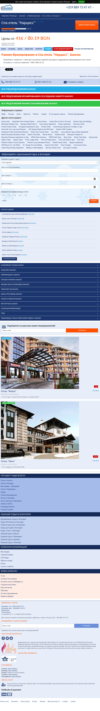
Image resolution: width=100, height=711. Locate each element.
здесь (74, 2)
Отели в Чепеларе (7, 498)
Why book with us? (54, 701)
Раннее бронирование (84, 49)
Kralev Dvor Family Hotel (40, 132)
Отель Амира (6, 232)
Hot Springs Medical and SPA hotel (41, 129)
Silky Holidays (12, 669)
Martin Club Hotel (34, 134)
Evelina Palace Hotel (8, 127)
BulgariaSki (5, 610)
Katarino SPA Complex (64, 129)
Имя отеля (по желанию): (10, 167)
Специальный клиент (8, 585)
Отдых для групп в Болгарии (11, 528)
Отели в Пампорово (8, 489)
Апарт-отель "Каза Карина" (11, 255)
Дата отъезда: (7, 184)
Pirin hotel (80, 140)
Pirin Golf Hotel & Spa (66, 140)
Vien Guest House (80, 145)
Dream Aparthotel (64, 124)
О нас (3, 576)
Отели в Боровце (7, 483)
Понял (81, 2)
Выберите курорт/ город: (11, 159)
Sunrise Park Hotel (51, 145)
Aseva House (42, 121)
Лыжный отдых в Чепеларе (11, 542)
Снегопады (5, 558)
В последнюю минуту (63, 49)
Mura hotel (67, 137)
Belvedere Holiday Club (9, 124)
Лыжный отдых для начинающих (13, 525)
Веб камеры (5, 552)
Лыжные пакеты (6, 504)
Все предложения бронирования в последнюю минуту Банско (37, 96)
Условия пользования (9, 579)
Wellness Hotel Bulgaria (34, 148)
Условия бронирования (9, 593)
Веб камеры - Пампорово (10, 486)
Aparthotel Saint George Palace (23, 121)
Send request (5, 612)
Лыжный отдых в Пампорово (11, 536)
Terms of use (4, 701)
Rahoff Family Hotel (60, 142)
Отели (3, 563)
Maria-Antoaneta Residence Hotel (13, 134)
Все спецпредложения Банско (18, 89)
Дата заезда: (6, 175)
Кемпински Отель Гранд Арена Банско (15, 223)
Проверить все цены (7, 45)
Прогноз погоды (6, 561)
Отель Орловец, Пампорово (11, 501)
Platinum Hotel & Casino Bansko (13, 142)
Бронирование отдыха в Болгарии (13, 519)
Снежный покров (7, 509)
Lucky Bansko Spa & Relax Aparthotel (74, 132)
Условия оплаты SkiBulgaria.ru (12, 582)
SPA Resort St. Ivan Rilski (10, 145)
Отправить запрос (75, 82)
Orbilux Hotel (6, 140)
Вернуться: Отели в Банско (89, 76)
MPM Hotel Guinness (38, 137)
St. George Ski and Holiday (32, 145)
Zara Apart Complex (70, 148)
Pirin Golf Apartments (48, 140)
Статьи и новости (7, 566)
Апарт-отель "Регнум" (9, 219)
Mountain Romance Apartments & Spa (15, 137)
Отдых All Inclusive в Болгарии (12, 522)
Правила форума (7, 596)
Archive (34, 701)
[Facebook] (3, 638)
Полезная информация (10, 308)
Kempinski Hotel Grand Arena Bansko (14, 132)
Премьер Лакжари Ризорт (11, 237)
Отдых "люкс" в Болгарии (10, 531)
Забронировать (86, 25)
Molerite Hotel (60, 134)
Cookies (65, 701)
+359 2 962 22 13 (43, 82)
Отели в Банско (6, 480)
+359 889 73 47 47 (79, 7)
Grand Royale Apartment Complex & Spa (67, 127)
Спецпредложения (7, 507)
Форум (3, 492)
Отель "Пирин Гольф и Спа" (11, 228)
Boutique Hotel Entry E (29, 124)
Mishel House (47, 134)
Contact (72, 701)
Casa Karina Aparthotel (48, 124)
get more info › (18, 685)
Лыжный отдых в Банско (10, 534)
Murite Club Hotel (80, 137)
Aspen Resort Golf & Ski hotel (60, 121)
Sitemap (42, 701)
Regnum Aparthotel (76, 142)
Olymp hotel (93, 137)
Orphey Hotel (18, 140)
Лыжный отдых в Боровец (10, 539)
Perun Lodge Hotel (31, 140)
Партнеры (4, 590)
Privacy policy (25, 701)
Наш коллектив (6, 587)
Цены (20, 49)
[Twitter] (7, 638)
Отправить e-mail (10, 62)
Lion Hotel (54, 132)
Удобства (29, 49)
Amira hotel (5, 121)
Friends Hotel (46, 127)
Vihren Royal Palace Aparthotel (12, 148)
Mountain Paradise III (75, 134)
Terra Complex (66, 145)
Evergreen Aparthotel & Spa (29, 127)
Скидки (48, 49)
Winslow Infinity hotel (53, 148)
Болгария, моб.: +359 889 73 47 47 (13, 608)
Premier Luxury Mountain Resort (38, 142)
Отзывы (11, 49)
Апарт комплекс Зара (9, 250)
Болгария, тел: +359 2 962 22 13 (12, 606)
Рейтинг (39, 49)
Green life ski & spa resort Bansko (13, 129)
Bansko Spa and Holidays (82, 121)
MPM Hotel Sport (55, 137)
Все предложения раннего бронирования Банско (29, 104)
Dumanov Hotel (78, 124)
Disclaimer (14, 701)
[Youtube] (11, 638)
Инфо (3, 49)
